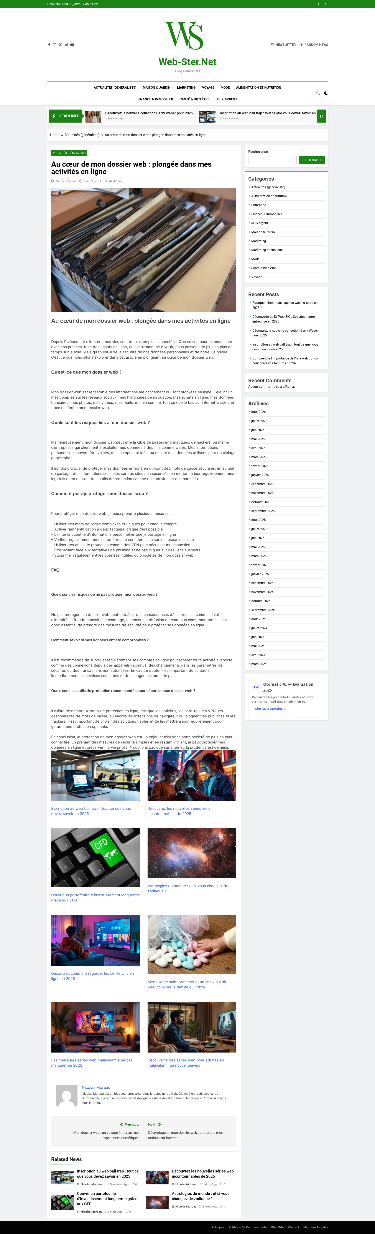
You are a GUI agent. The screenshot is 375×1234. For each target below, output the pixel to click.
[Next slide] (325, 4)
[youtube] (72, 45)
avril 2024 (258, 655)
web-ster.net (188, 62)
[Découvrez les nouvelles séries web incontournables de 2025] (192, 775)
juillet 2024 (259, 628)
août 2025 (258, 520)
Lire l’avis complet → (270, 709)
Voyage (208, 88)
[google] (66, 45)
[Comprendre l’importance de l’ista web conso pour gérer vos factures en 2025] (270, 119)
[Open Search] (318, 93)
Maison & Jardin (157, 88)
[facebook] (49, 45)
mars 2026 (258, 457)
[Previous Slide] (319, 4)
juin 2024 (257, 637)
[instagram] (54, 45)
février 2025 (259, 565)
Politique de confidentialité (248, 1227)
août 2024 (258, 619)
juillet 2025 (259, 529)
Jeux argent (226, 99)
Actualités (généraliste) (115, 88)
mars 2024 (258, 664)
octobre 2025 (260, 502)
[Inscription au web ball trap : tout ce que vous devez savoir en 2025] (138, 119)
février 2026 (259, 466)
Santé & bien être (194, 99)
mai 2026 (258, 439)
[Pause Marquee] (321, 116)
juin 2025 (257, 538)
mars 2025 (258, 556)
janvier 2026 (260, 475)
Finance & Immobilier (155, 99)
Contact (293, 1227)
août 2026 (258, 412)
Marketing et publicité (267, 250)
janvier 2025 (260, 574)
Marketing (186, 88)
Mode (225, 88)
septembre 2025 (263, 511)
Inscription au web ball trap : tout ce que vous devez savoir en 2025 (258, 4)
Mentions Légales (315, 1227)
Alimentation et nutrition (258, 88)
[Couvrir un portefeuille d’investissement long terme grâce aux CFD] (95, 858)
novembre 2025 (262, 493)
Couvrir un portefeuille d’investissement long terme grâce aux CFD (107, 1198)
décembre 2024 (262, 583)
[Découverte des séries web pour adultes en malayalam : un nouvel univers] (192, 1027)
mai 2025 (258, 547)
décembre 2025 (262, 484)
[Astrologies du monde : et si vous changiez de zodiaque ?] (192, 853)
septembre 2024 (263, 610)
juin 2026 (257, 430)
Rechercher (258, 151)
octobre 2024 (260, 601)
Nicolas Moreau (66, 181)
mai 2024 (258, 646)
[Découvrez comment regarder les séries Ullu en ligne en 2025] (95, 940)
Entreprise (258, 205)
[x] (60, 45)
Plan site (277, 1227)
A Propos (218, 1227)
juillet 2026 (259, 421)
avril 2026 (258, 448)
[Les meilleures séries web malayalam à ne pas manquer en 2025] (95, 1027)
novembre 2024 (262, 592)
